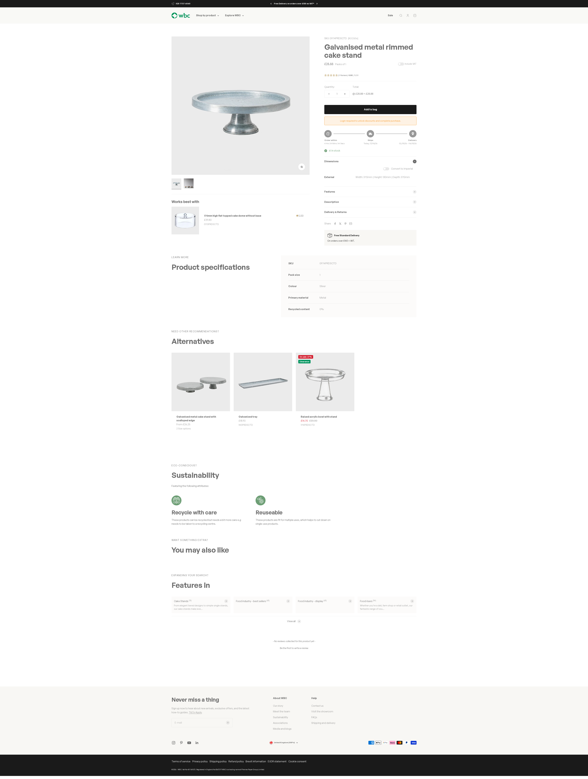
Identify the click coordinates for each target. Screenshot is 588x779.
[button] (370, 76)
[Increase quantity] (344, 94)
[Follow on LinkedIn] (197, 743)
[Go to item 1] (176, 183)
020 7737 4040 (183, 3)
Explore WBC (233, 15)
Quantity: (329, 86)
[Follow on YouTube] (189, 743)
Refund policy (236, 761)
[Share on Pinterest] (345, 223)
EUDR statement (277, 761)
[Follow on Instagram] (174, 743)
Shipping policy (218, 761)
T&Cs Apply (195, 712)
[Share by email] (350, 223)
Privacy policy (200, 761)
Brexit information (256, 761)
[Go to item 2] (189, 183)
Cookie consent (297, 761)
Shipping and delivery (323, 722)
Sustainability (280, 717)
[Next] (317, 3)
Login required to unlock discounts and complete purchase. (370, 120)
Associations (280, 722)
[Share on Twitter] (340, 223)
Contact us (317, 705)
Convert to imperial (402, 168)
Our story (278, 705)
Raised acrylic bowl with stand (319, 416)
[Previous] (270, 3)
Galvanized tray (248, 416)
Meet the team (281, 711)
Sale (390, 15)
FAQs (314, 717)
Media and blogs (282, 728)
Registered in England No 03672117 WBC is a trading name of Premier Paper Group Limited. (230, 769)
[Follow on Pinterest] (181, 743)
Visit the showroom (322, 711)
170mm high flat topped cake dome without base (232, 215)
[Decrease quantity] (328, 94)
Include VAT (411, 64)
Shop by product (206, 15)
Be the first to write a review (294, 648)
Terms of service (181, 761)
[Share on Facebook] (335, 223)
